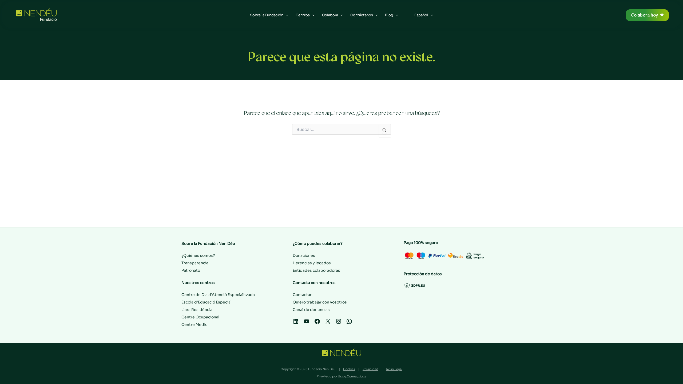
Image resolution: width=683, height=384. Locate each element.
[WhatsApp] (349, 323)
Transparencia (194, 263)
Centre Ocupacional (200, 317)
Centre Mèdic (194, 324)
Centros (303, 15)
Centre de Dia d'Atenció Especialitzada (218, 294)
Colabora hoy (644, 15)
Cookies (349, 369)
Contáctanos (361, 15)
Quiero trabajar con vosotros (320, 302)
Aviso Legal (394, 369)
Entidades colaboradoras (316, 270)
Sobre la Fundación (266, 15)
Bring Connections (352, 376)
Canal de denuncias (311, 309)
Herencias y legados (312, 263)
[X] (328, 323)
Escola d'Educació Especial (206, 302)
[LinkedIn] (296, 323)
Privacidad (370, 369)
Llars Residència (196, 309)
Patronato (190, 270)
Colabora (330, 15)
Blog (389, 15)
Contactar (302, 294)
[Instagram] (338, 323)
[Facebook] (317, 323)
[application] (285, 15)
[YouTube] (306, 323)
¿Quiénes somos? (198, 255)
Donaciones (304, 255)
